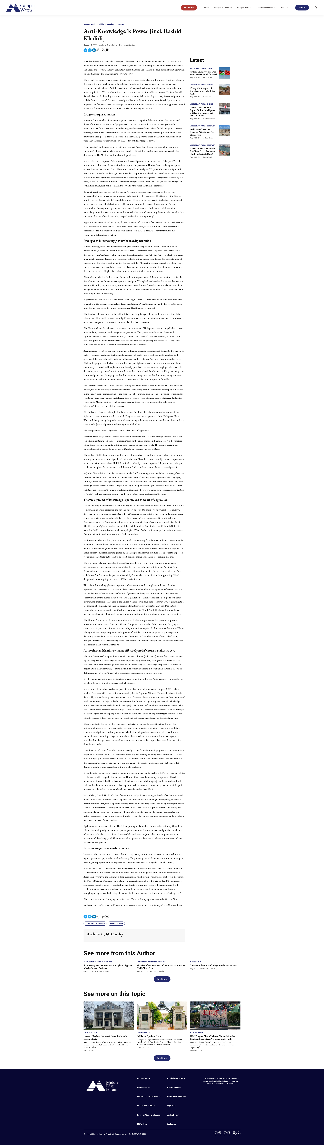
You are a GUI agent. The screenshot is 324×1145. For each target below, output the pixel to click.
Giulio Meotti (207, 97)
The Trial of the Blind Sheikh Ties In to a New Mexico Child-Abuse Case (161, 967)
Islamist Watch (143, 1088)
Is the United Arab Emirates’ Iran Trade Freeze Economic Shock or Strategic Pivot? (203, 151)
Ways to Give (172, 1106)
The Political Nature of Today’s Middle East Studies (213, 965)
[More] (251, 8)
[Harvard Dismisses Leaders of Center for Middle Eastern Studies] (109, 1015)
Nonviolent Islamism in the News (151, 962)
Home (206, 8)
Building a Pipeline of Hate (149, 1036)
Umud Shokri (207, 157)
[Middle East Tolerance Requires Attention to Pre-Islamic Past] (224, 130)
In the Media (195, 962)
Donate (302, 7)
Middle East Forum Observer (202, 126)
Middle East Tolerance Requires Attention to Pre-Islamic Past (202, 132)
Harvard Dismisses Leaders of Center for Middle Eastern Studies (105, 1037)
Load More (162, 979)
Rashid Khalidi (116, 923)
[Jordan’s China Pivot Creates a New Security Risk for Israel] (224, 73)
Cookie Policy (173, 1115)
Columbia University (95, 923)
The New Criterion (127, 45)
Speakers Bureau (174, 1088)
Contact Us (171, 1124)
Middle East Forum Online (201, 68)
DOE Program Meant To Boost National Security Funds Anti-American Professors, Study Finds (212, 1037)
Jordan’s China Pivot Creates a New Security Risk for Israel (203, 73)
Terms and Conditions (176, 1097)
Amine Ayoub (207, 78)
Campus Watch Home (223, 8)
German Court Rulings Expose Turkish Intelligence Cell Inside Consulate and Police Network (202, 111)
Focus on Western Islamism (148, 1115)
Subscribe (189, 7)
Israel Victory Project (146, 1106)
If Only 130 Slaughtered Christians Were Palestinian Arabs (202, 91)
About (283, 8)
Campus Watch (89, 24)
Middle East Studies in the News (111, 24)
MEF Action (142, 1124)
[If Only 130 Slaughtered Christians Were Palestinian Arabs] (224, 89)
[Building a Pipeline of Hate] (162, 1015)
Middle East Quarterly (176, 1078)
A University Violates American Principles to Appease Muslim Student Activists (108, 967)
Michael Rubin (208, 138)
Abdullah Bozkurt (209, 119)
